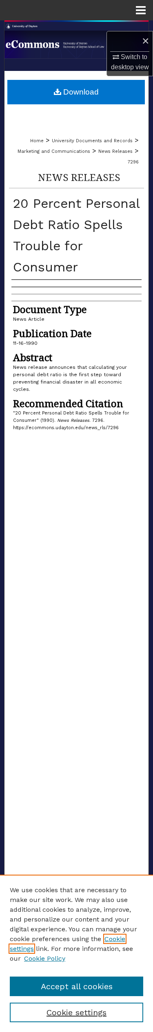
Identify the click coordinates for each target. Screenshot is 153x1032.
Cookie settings (76, 1012)
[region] (76, 953)
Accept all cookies (77, 986)
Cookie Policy (44, 958)
